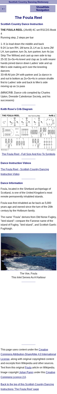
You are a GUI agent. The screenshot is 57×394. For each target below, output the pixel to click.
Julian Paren (26, 372)
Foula (28, 367)
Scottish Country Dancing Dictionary (28, 2)
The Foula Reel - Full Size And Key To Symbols (28, 154)
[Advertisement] (28, 313)
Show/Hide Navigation (42, 8)
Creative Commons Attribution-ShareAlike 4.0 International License (28, 354)
